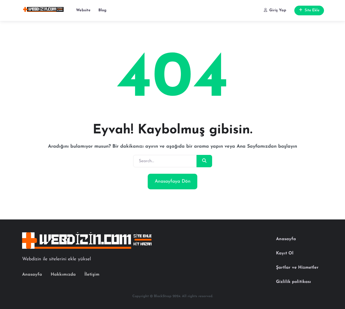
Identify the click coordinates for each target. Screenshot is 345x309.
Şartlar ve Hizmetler (297, 267)
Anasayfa (32, 274)
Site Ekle (312, 10)
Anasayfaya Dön (173, 181)
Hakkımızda (63, 274)
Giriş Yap (277, 10)
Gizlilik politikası (293, 282)
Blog (102, 10)
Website (83, 10)
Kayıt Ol (285, 253)
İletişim (91, 274)
